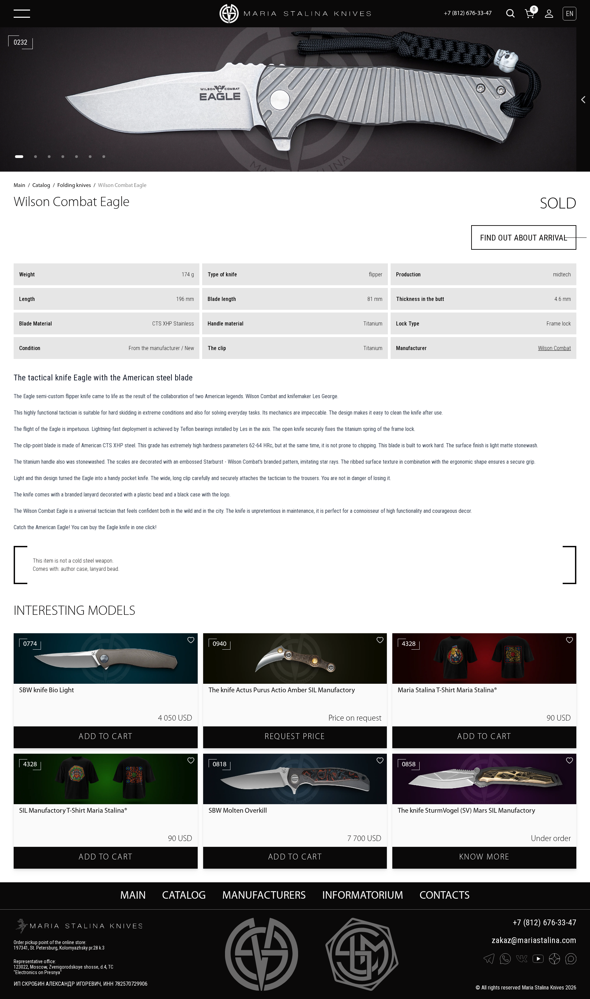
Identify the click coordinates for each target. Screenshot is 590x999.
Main (19, 185)
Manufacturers (264, 896)
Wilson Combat (554, 348)
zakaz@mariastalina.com (534, 940)
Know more (484, 857)
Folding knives (74, 185)
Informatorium (362, 896)
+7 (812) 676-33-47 (468, 14)
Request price (295, 737)
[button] (569, 13)
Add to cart (105, 737)
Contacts (445, 896)
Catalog (41, 185)
